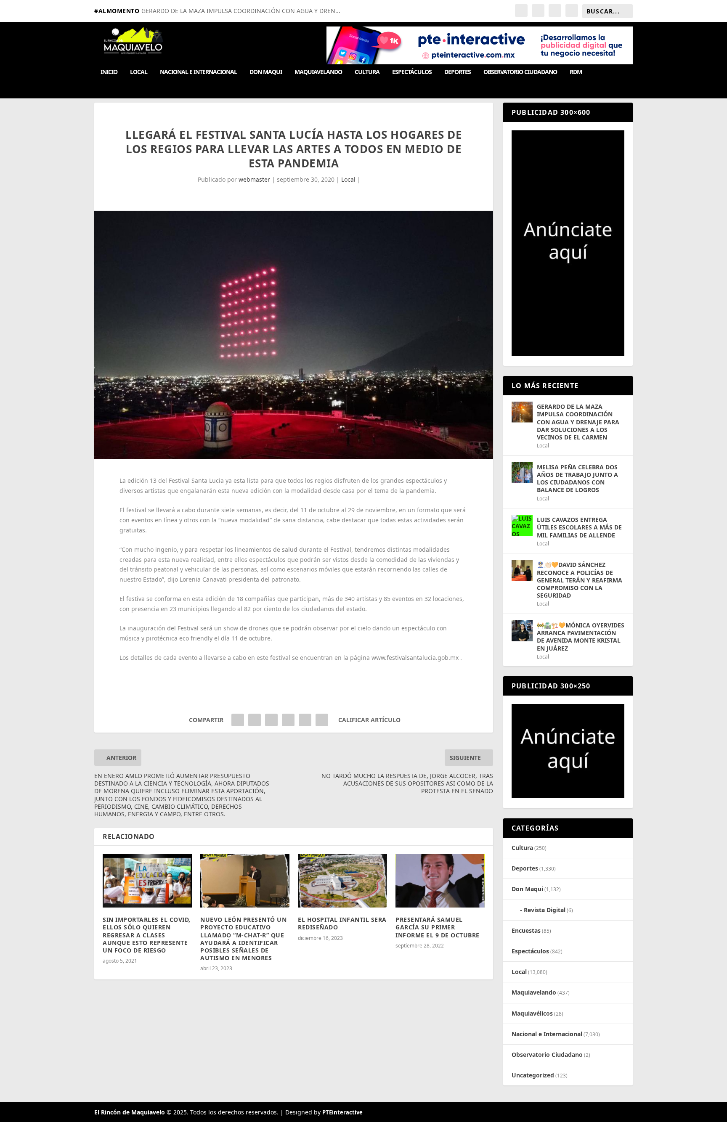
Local (138, 72)
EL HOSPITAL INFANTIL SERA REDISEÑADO (342, 923)
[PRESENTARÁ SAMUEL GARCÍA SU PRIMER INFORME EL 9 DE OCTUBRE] (440, 881)
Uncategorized (533, 1075)
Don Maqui (265, 72)
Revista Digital (544, 910)
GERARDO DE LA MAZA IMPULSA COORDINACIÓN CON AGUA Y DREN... (240, 11)
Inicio (109, 72)
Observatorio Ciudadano (520, 72)
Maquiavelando (318, 72)
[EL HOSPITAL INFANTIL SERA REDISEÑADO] (342, 881)
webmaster (254, 179)
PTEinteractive (342, 1112)
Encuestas (526, 930)
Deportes (457, 72)
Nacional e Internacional (198, 72)
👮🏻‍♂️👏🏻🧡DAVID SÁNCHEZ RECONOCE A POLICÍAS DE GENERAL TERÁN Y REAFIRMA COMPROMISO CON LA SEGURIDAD (579, 580)
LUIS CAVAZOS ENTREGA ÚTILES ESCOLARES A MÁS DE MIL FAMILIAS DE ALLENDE (579, 527)
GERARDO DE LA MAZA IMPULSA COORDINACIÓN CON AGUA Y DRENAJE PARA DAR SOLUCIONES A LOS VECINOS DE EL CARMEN (578, 421)
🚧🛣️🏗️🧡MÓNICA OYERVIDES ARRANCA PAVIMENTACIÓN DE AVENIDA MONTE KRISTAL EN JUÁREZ (580, 636)
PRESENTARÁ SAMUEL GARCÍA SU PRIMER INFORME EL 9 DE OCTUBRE (437, 927)
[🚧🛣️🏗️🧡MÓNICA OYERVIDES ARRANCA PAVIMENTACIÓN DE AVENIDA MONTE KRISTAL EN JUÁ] (522, 630)
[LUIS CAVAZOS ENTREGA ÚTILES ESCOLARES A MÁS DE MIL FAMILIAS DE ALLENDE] (522, 525)
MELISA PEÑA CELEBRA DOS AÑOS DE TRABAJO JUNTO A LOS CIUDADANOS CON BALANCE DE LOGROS (577, 478)
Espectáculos (412, 72)
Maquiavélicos (532, 1013)
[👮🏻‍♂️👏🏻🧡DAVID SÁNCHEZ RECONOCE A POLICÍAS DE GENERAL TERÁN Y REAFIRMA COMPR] (522, 570)
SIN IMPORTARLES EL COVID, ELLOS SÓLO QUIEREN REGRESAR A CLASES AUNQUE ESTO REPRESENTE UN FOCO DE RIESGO (147, 935)
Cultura (367, 72)
